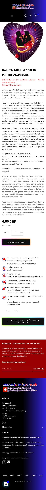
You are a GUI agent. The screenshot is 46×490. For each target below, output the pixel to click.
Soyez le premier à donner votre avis (23, 322)
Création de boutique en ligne (23, 481)
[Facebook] (4, 462)
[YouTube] (8, 462)
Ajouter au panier (17, 242)
